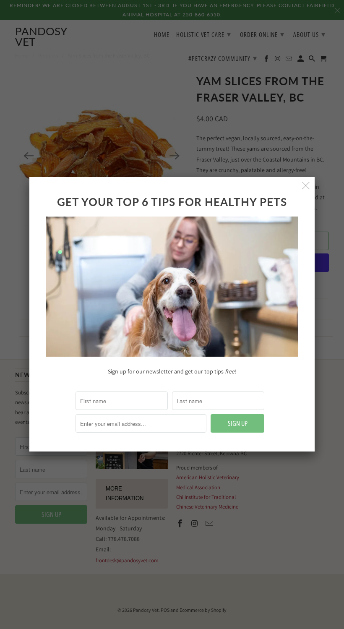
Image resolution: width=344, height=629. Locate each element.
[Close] (306, 185)
